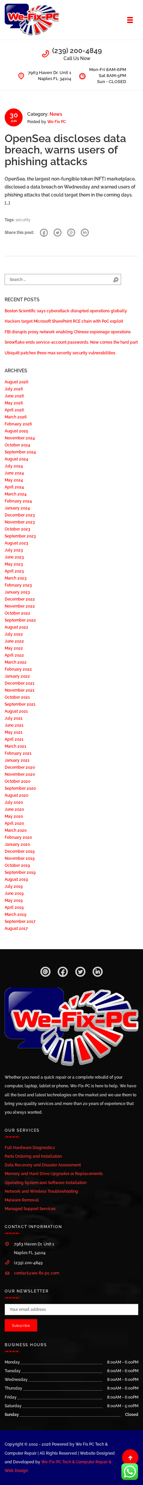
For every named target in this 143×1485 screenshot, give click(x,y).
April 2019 (14, 907)
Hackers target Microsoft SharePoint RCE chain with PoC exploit (64, 321)
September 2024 (20, 451)
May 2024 (14, 479)
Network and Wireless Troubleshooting (41, 1191)
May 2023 (14, 564)
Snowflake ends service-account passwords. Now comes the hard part (71, 342)
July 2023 (14, 549)
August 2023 (16, 542)
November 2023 (20, 521)
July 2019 (14, 886)
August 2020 (16, 795)
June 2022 (14, 641)
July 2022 (14, 634)
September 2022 (20, 620)
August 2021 (16, 711)
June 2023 (14, 557)
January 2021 (17, 760)
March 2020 (16, 830)
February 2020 (18, 837)
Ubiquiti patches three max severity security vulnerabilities (60, 352)
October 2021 (17, 697)
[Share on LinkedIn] (85, 233)
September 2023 (20, 535)
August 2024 (16, 458)
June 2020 (14, 809)
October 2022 (17, 613)
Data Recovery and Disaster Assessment (43, 1164)
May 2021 (14, 732)
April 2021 (14, 739)
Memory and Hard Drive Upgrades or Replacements (54, 1173)
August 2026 (16, 381)
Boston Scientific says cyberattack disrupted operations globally (66, 310)
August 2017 (16, 928)
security (23, 219)
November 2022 (20, 606)
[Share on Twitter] (58, 233)
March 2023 (16, 578)
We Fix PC (56, 121)
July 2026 (14, 388)
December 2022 (20, 599)
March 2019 (15, 914)
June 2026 (14, 395)
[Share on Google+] (71, 233)
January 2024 (17, 507)
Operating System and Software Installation (45, 1182)
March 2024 (16, 493)
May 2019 (14, 900)
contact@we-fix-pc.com (36, 1272)
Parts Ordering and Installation (33, 1156)
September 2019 (20, 872)
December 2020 (20, 767)
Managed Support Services (30, 1208)
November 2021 (20, 690)
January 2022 (17, 676)
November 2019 (20, 858)
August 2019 (16, 879)
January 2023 (17, 592)
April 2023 (14, 571)
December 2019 (20, 851)
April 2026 (14, 409)
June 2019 (14, 893)
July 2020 (14, 802)
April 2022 (14, 655)
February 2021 (18, 753)
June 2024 (14, 472)
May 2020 (14, 816)
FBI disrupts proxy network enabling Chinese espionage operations (68, 331)
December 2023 (20, 514)
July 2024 (14, 465)
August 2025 (16, 430)
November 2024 (20, 437)
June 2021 (14, 725)
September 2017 (20, 921)
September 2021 (20, 704)
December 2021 (20, 683)
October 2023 (17, 528)
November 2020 (20, 774)
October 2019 (17, 865)
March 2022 (16, 662)
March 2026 (16, 416)
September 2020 (20, 788)
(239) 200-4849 (77, 50)
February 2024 (18, 500)
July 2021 (14, 718)
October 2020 (17, 781)
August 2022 (16, 627)
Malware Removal (22, 1199)
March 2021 (15, 746)
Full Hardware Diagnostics (30, 1147)
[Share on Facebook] (44, 233)
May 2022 (14, 648)
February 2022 (18, 669)
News (56, 114)
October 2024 (17, 444)
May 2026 (14, 402)
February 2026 (18, 423)
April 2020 (14, 823)
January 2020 (17, 844)
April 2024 (14, 486)
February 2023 (18, 585)
